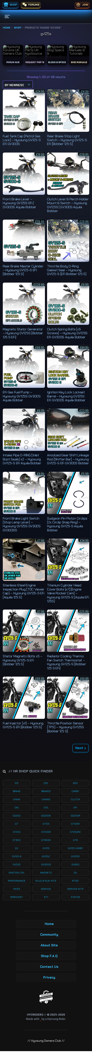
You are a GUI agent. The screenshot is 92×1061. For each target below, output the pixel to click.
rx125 (16, 888)
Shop (17, 27)
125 (16, 783)
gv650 (75, 864)
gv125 (46, 848)
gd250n (46, 815)
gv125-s (16, 856)
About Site (49, 945)
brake (17, 791)
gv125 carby (75, 848)
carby (75, 791)
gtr (75, 840)
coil (46, 807)
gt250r (46, 831)
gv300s (46, 864)
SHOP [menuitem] (13, 4)
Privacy (49, 977)
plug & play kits (46, 880)
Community (49, 934)
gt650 (17, 840)
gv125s (75, 856)
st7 (46, 897)
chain (16, 799)
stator (75, 897)
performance (16, 880)
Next (79, 748)
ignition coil (17, 872)
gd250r (75, 815)
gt (16, 823)
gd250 (17, 815)
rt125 (75, 880)
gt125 (46, 823)
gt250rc (75, 831)
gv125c (46, 856)
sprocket (16, 897)
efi (75, 807)
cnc (16, 807)
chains (46, 799)
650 (75, 783)
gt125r (75, 823)
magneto (46, 872)
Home (6, 27)
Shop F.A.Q (49, 956)
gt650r (46, 840)
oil (75, 872)
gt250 (17, 831)
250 (46, 783)
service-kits (75, 888)
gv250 (17, 864)
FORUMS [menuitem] (33, 4)
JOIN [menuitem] (84, 4)
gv (16, 848)
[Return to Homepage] (46, 997)
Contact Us (49, 967)
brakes (46, 791)
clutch (75, 799)
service (46, 888)
